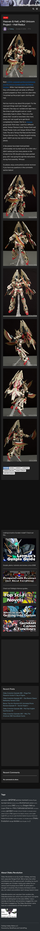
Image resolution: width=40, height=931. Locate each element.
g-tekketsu (3, 811)
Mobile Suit (34, 816)
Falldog (11, 29)
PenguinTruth (15, 879)
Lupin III (3, 816)
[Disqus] (20, 506)
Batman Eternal (15, 803)
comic (35, 803)
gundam (18, 468)
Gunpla (5, 17)
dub (34, 805)
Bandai (12, 468)
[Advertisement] (20, 661)
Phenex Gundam (20, 470)
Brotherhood (24, 803)
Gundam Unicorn (9, 470)
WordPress (12, 928)
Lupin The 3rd (10, 816)
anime (12, 799)
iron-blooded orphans (31, 811)
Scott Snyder (23, 821)
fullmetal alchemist (25, 808)
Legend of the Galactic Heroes (21, 813)
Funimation (35, 808)
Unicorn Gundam (9, 473)
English (3, 808)
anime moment (22, 800)
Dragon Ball (27, 805)
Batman (9, 803)
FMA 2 (15, 808)
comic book (4, 805)
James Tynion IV (5, 813)
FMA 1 (10, 808)
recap (11, 821)
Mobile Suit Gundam (7, 818)
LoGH (30, 813)
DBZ (13, 805)
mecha (24, 816)
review (16, 821)
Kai (11, 813)
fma (7, 808)
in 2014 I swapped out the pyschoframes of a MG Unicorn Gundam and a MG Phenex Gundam (19, 84)
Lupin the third (18, 816)
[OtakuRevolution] (20, 3)
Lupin (34, 813)
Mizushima (28, 816)
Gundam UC (25, 468)
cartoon (31, 803)
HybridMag (23, 928)
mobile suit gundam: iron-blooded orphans (23, 818)
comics (9, 805)
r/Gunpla (29, 122)
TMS (28, 821)
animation (4, 800)
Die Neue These (19, 805)
